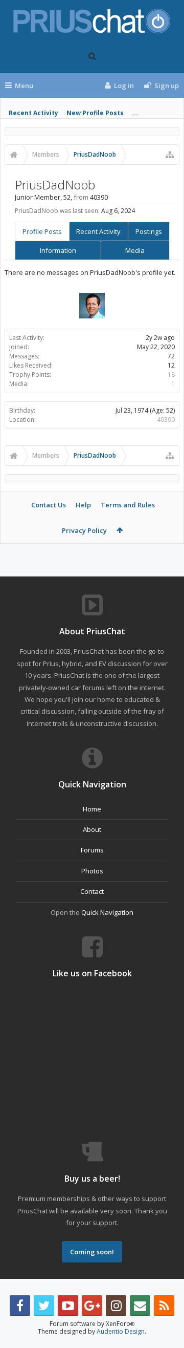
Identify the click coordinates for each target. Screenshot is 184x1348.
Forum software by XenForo (92, 1323)
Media (135, 250)
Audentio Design (121, 1331)
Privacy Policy (84, 530)
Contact (92, 891)
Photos (92, 870)
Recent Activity (33, 113)
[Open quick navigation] (169, 154)
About (92, 829)
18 (171, 374)
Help (83, 504)
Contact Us (48, 504)
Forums (92, 849)
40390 (166, 419)
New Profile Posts (95, 113)
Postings (148, 231)
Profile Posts (42, 231)
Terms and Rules (128, 504)
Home (92, 809)
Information (58, 250)
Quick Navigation (107, 912)
